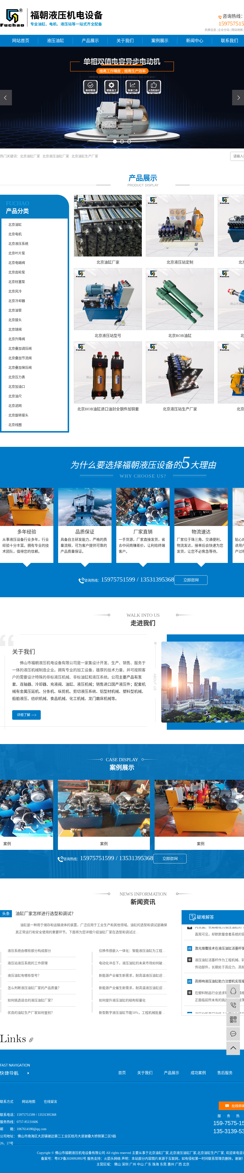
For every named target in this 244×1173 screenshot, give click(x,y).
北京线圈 (13, 425)
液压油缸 (55, 40)
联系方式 (6, 1101)
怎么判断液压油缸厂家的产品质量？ (34, 988)
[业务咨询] (233, 991)
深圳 (125, 1164)
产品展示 (90, 40)
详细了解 (23, 715)
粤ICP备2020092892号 (70, 1158)
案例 (76, 844)
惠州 (171, 1164)
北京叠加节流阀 (18, 358)
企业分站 (223, 30)
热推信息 (210, 30)
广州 (132, 1164)
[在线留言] (233, 1034)
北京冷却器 (15, 301)
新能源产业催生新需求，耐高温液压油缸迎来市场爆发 (133, 975)
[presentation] (6, 97)
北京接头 (13, 320)
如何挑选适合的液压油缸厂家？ (31, 1000)
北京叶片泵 (15, 253)
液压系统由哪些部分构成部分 (29, 951)
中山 (140, 1164)
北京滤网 (13, 406)
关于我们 (125, 40)
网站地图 (237, 30)
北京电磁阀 (15, 263)
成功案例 (198, 1073)
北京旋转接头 (16, 415)
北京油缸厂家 (30, 156)
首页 (122, 1073)
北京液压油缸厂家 (55, 156)
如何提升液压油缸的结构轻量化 (122, 1000)
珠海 (155, 1164)
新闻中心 (194, 40)
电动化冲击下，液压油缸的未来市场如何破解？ (133, 963)
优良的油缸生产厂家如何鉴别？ (31, 1013)
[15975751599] (233, 1005)
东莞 (163, 1164)
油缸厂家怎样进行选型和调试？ (45, 913)
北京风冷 (13, 291)
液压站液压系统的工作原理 (28, 963)
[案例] (76, 808)
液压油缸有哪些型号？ (24, 975)
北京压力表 (15, 377)
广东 (148, 1164)
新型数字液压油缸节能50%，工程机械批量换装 (133, 1013)
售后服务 (225, 1073)
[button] (115, 141)
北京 (186, 1164)
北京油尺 (13, 396)
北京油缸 (13, 224)
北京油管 (13, 310)
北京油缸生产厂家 (84, 156)
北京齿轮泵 (15, 272)
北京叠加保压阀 (18, 367)
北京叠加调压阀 (18, 348)
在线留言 (50, 1101)
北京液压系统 (16, 243)
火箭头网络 (112, 1158)
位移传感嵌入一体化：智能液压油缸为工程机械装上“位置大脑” (133, 951)
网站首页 (20, 40)
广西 (178, 1164)
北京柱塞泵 (15, 282)
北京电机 (13, 234)
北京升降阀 (15, 339)
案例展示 (159, 40)
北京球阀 (13, 329)
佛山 (117, 1164)
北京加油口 (15, 386)
